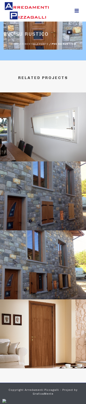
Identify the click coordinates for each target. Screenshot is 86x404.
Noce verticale (43, 355)
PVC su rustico (43, 218)
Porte (43, 44)
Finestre (29, 44)
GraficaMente (43, 393)
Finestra (43, 149)
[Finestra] (43, 114)
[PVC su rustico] (43, 183)
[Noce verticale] (43, 321)
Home (14, 44)
